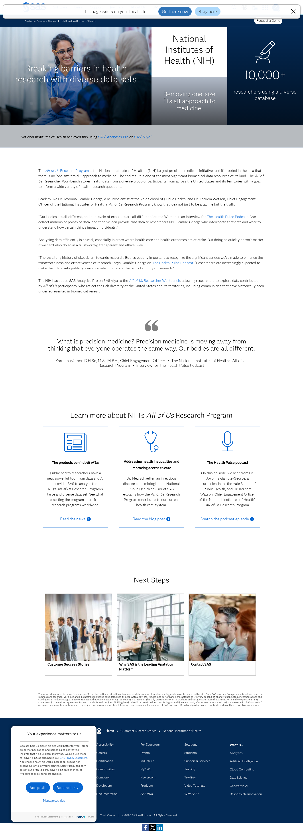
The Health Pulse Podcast (227, 217)
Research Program (67, 171)
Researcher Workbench (154, 280)
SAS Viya (142, 137)
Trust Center (107, 815)
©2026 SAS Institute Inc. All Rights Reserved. (149, 815)
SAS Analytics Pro (113, 137)
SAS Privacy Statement (73, 757)
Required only (68, 788)
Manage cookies (54, 801)
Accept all (37, 788)
